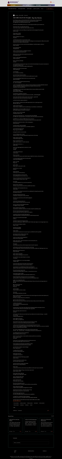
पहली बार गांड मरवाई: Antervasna (31, 419)
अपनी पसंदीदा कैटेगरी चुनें (12, 8)
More (42, 8)
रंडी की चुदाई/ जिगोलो (21, 8)
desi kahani (36, 403)
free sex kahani (16, 403)
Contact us (44, 450)
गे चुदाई (14, 407)
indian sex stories (23, 403)
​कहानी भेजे (15, 451)
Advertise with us (31, 450)
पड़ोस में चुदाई (29, 8)
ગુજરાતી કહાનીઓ (36, 8)
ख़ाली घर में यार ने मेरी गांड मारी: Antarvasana (46, 420)
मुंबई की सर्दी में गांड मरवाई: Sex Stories (14, 420)
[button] (38, 5)
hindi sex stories (30, 403)
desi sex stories (41, 403)
